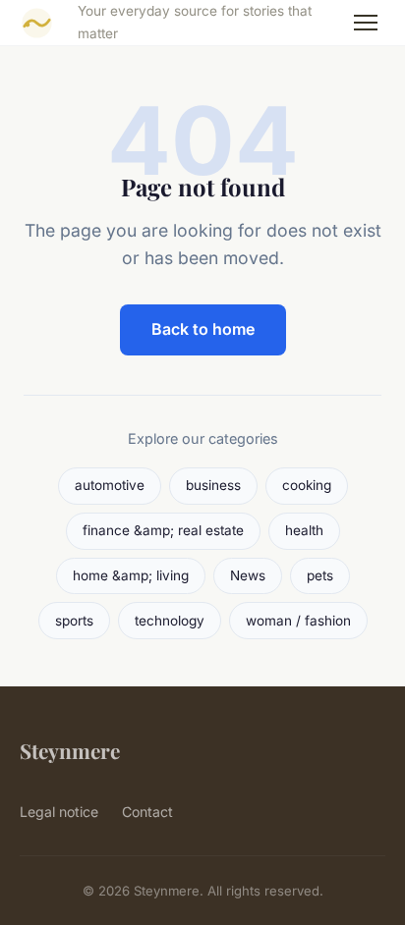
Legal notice (59, 811)
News (247, 575)
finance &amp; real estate (163, 530)
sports (74, 620)
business (213, 485)
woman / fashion (298, 620)
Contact (147, 811)
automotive (110, 485)
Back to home (203, 329)
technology (169, 620)
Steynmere (70, 750)
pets (320, 575)
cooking (306, 485)
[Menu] (365, 22)
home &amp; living (131, 575)
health (304, 530)
